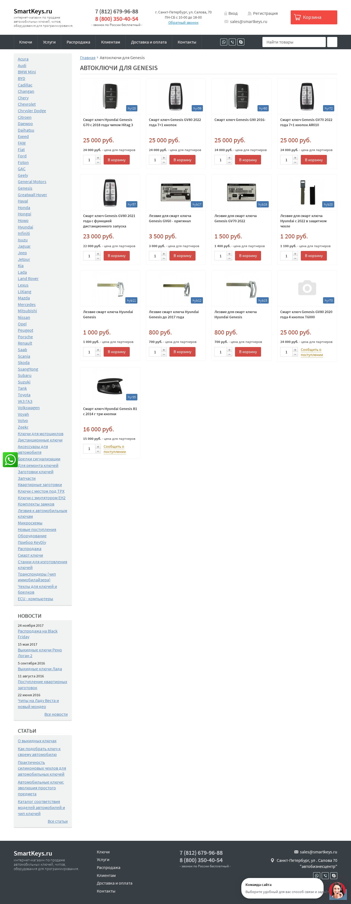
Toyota (24, 394)
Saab (22, 349)
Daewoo (25, 123)
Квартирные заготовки (40, 484)
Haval (23, 201)
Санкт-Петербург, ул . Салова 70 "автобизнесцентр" (307, 863)
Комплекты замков (36, 504)
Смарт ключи (30, 555)
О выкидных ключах (37, 740)
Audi (22, 65)
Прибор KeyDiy (32, 542)
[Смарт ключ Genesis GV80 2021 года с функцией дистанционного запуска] (110, 192)
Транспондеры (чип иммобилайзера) (37, 577)
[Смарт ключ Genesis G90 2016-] (241, 96)
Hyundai (25, 227)
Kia (21, 265)
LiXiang (24, 291)
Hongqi (24, 213)
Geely (23, 175)
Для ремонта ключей (38, 465)
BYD (21, 78)
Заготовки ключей (35, 471)
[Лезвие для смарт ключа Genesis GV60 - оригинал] (176, 192)
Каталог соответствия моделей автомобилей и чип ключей (41, 807)
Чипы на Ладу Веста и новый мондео (38, 703)
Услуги (49, 42)
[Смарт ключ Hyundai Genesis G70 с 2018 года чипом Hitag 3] (110, 96)
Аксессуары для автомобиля (33, 449)
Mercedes (27, 304)
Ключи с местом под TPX (41, 491)
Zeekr (23, 427)
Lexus (23, 285)
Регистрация (265, 13)
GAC (22, 168)
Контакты (187, 42)
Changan (26, 91)
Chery (23, 97)
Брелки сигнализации (39, 458)
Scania (24, 356)
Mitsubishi (27, 310)
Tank (22, 388)
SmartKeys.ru (33, 11)
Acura (23, 59)
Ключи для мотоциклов (40, 433)
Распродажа (78, 42)
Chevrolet (27, 104)
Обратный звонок (183, 22)
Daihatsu (26, 130)
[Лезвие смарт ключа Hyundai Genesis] (110, 288)
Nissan (24, 317)
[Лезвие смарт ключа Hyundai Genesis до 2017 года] (176, 288)
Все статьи (58, 821)
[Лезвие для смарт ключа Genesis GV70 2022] (241, 192)
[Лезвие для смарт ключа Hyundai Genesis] (241, 288)
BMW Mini (27, 71)
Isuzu (23, 239)
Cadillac (25, 85)
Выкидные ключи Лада (40, 668)
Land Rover (28, 278)
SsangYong (28, 369)
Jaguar (24, 246)
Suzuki (24, 382)
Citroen (25, 117)
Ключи (25, 42)
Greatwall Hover (32, 194)
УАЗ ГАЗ (25, 401)
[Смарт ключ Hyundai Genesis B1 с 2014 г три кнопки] (110, 385)
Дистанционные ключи (40, 440)
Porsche (25, 336)
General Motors (32, 181)
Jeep (22, 252)
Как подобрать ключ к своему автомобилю (39, 751)
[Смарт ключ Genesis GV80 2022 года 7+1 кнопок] (176, 96)
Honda (24, 207)
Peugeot (25, 330)
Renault (25, 343)
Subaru (25, 375)
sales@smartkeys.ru (248, 21)
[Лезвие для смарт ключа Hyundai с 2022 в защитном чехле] (307, 192)
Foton (23, 162)
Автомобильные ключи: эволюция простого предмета (41, 787)
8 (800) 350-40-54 (116, 18)
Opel (22, 324)
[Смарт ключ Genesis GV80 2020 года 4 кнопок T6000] (307, 288)
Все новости (56, 714)
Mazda (24, 298)
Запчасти (27, 478)
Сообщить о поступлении (312, 352)
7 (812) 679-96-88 (116, 11)
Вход (233, 13)
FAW (22, 143)
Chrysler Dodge (32, 110)
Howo (23, 220)
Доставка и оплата (149, 42)
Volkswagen (29, 407)
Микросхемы (30, 522)
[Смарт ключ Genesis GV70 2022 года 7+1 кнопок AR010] (307, 96)
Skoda (24, 362)
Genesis (25, 188)
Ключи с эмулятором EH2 (42, 497)
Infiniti (24, 233)
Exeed (23, 136)
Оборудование (32, 535)
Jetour (24, 259)
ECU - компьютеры (35, 598)
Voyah (23, 414)
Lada (22, 272)
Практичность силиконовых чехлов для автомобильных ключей (42, 768)
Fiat (21, 149)
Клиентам (110, 42)
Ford (22, 155)
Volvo (23, 420)
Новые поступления (37, 529)
